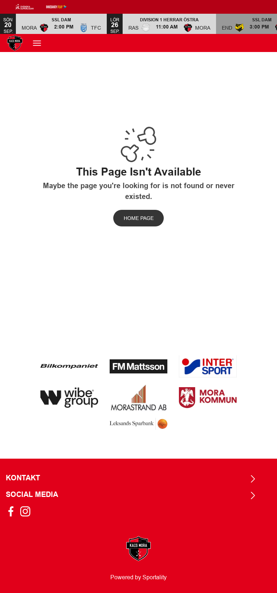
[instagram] (27, 511)
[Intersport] (208, 366)
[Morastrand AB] (138, 397)
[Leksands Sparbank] (138, 424)
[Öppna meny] (37, 43)
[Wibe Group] (69, 398)
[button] (61, 24)
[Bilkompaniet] (69, 366)
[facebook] (13, 511)
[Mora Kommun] (208, 397)
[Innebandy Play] (62, 7)
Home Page (139, 218)
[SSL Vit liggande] (30, 7)
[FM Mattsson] (138, 366)
